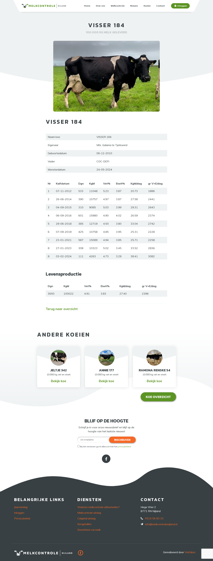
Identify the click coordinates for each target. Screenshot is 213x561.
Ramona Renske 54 (154, 370)
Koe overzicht (158, 396)
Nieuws (134, 5)
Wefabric (190, 552)
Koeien (147, 5)
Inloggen (182, 5)
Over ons (100, 5)
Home (87, 5)
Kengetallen (84, 524)
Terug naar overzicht (62, 309)
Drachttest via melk (89, 529)
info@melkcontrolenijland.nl (161, 524)
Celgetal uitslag (86, 518)
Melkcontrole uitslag (89, 512)
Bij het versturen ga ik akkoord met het (105, 446)
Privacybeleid (22, 518)
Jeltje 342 (58, 370)
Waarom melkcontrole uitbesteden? (98, 507)
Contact (160, 5)
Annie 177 (106, 370)
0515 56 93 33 (154, 518)
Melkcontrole (117, 5)
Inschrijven (122, 440)
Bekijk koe (58, 381)
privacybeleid (124, 446)
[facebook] (106, 462)
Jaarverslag (20, 507)
